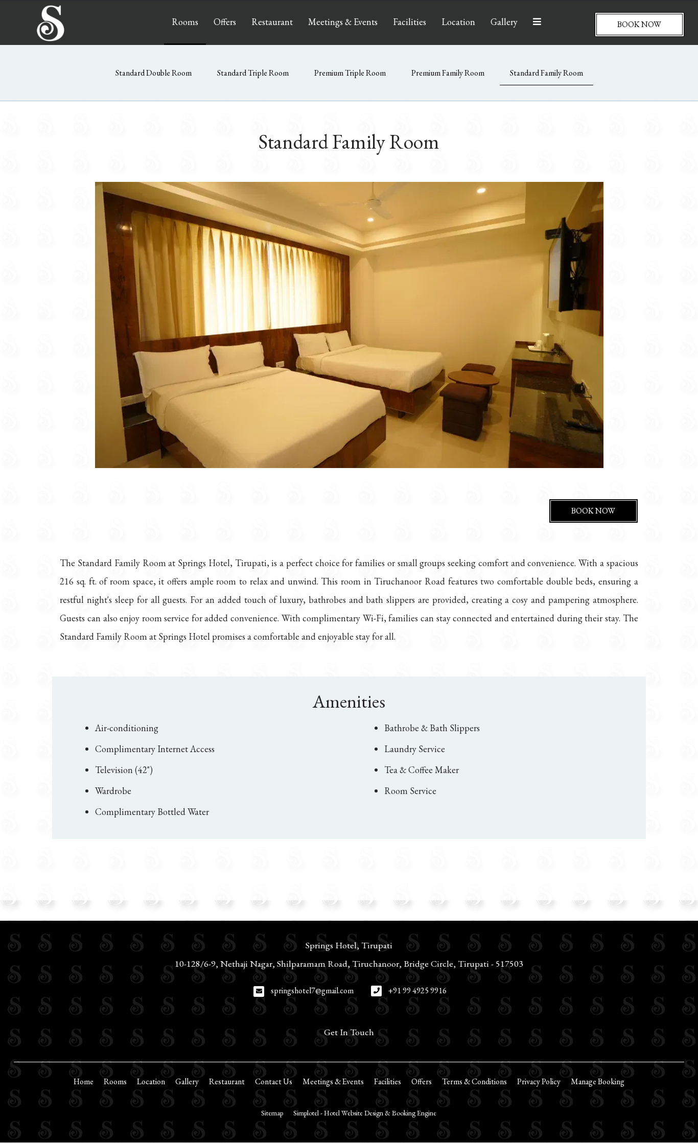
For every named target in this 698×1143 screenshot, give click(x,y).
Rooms (185, 22)
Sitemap (272, 1112)
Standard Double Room (153, 72)
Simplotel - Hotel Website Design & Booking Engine (364, 1112)
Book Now (639, 24)
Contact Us (273, 1081)
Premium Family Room (447, 72)
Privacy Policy (539, 1081)
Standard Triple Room (253, 72)
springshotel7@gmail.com (312, 990)
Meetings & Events (343, 22)
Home (84, 1081)
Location (458, 22)
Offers (225, 22)
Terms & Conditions (474, 1081)
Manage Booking (597, 1081)
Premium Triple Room (350, 72)
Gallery (504, 22)
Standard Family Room (546, 72)
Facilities (409, 22)
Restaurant (272, 22)
